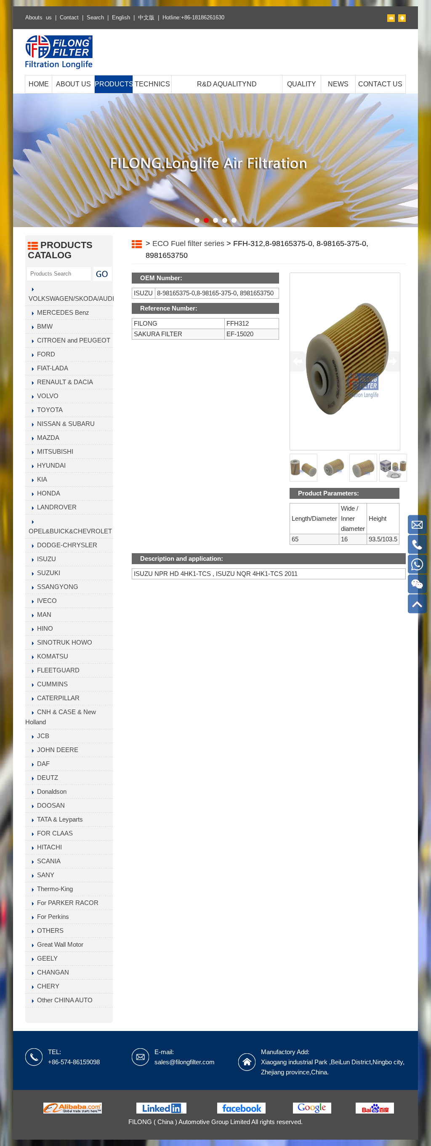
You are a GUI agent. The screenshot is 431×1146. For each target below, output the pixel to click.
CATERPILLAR (57, 698)
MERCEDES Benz (61, 312)
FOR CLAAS (53, 833)
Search (95, 17)
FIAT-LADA (51, 368)
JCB (41, 735)
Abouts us (38, 17)
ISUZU (45, 558)
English (121, 17)
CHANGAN (51, 972)
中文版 (146, 17)
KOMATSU (51, 656)
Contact (69, 17)
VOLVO (46, 395)
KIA (40, 479)
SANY (44, 874)
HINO (43, 628)
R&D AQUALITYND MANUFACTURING (227, 92)
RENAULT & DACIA (63, 382)
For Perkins (51, 916)
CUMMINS (51, 684)
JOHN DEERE (56, 749)
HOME (39, 84)
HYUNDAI (50, 465)
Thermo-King (53, 888)
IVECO (45, 600)
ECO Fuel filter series (188, 243)
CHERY (46, 986)
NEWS (338, 84)
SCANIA (47, 861)
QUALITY (301, 84)
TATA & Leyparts (58, 819)
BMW (43, 326)
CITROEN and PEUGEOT (72, 340)
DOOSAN (49, 805)
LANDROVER (55, 507)
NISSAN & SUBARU (64, 423)
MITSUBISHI (53, 451)
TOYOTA (48, 409)
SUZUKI (47, 572)
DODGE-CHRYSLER (65, 545)
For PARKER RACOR (66, 902)
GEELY (46, 958)
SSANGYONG (56, 586)
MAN (42, 614)
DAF (42, 763)
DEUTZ (46, 777)
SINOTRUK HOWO (63, 642)
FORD (44, 354)
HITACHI (48, 847)
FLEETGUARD (57, 670)
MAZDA (46, 437)
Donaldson (50, 791)
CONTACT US (380, 84)
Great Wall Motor (58, 944)
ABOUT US (73, 84)
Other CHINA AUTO (63, 1000)
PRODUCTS (114, 84)
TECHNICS (152, 84)
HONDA (47, 493)
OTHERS (49, 930)
